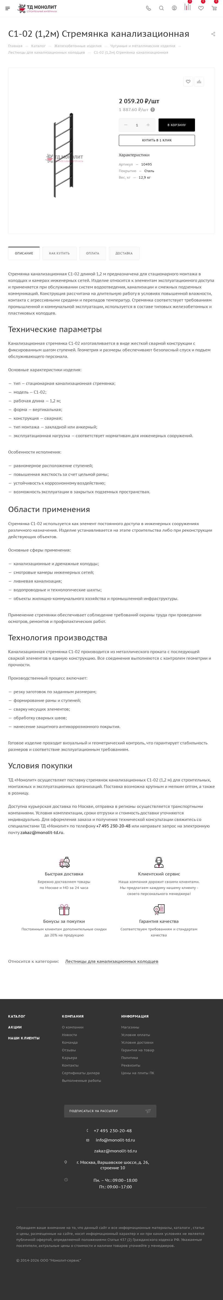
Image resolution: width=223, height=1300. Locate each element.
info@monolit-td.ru (115, 1140)
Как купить (59, 253)
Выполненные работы (81, 1080)
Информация (135, 1016)
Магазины (130, 1027)
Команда (70, 1042)
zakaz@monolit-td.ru (41, 832)
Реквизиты (130, 1065)
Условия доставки (137, 1042)
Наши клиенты (24, 1038)
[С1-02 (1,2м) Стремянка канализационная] (64, 154)
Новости (69, 1035)
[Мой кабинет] (174, 8)
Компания (72, 1016)
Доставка (124, 253)
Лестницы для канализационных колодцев (111, 961)
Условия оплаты (135, 1035)
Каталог (16, 1016)
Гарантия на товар (137, 1050)
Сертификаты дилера (81, 1073)
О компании (72, 1027)
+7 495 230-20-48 (113, 826)
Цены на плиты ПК (137, 1073)
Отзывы (69, 1050)
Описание (24, 253)
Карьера (69, 1057)
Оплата (92, 253)
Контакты (70, 1065)
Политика (129, 1057)
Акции (15, 1027)
